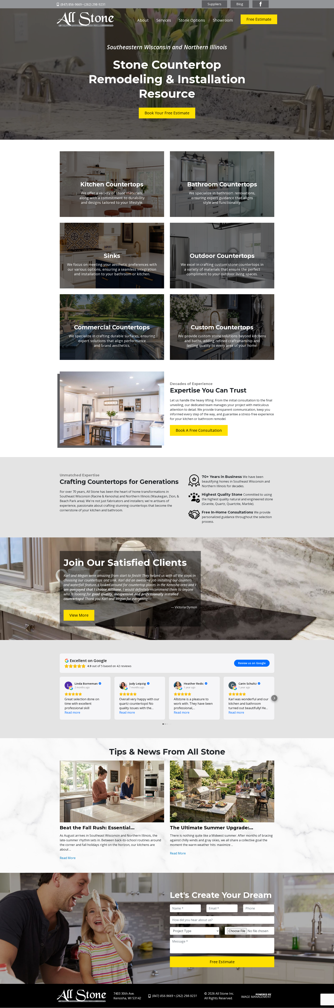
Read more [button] (72, 712)
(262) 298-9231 (95, 4)
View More (79, 615)
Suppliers (214, 4)
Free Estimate (258, 19)
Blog (239, 4)
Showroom (223, 20)
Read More (68, 858)
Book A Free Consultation (199, 430)
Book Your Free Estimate (167, 113)
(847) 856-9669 (71, 4)
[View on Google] (68, 685)
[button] (60, 698)
